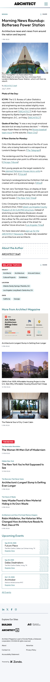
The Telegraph (33, 150)
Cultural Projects (9, 277)
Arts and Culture (34, 273)
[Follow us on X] (7, 609)
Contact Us (6, 650)
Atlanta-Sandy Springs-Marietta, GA (16, 286)
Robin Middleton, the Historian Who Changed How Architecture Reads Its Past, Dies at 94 (22, 522)
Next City (32, 132)
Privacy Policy (31, 650)
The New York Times (26, 198)
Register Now (10, 551)
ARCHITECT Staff (10, 86)
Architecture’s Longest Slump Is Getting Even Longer (24, 343)
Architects (7, 273)
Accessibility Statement (10, 654)
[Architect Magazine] (25, 3)
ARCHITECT (25, 111)
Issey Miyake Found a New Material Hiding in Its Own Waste (21, 502)
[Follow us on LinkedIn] (3, 609)
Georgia (17, 299)
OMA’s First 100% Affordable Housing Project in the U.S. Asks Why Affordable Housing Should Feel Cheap (24, 382)
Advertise (29, 645)
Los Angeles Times (34, 225)
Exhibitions (23, 277)
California (6, 299)
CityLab (22, 174)
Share (44, 14)
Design (5, 14)
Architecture (19, 273)
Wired (39, 183)
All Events (6, 592)
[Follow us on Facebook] (11, 609)
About (4, 645)
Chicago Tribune (10, 162)
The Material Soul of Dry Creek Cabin (17, 422)
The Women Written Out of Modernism (23, 449)
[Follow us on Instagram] (15, 609)
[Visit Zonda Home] (12, 661)
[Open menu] (46, 4)
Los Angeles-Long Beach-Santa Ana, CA (18, 290)
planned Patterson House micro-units (22, 171)
